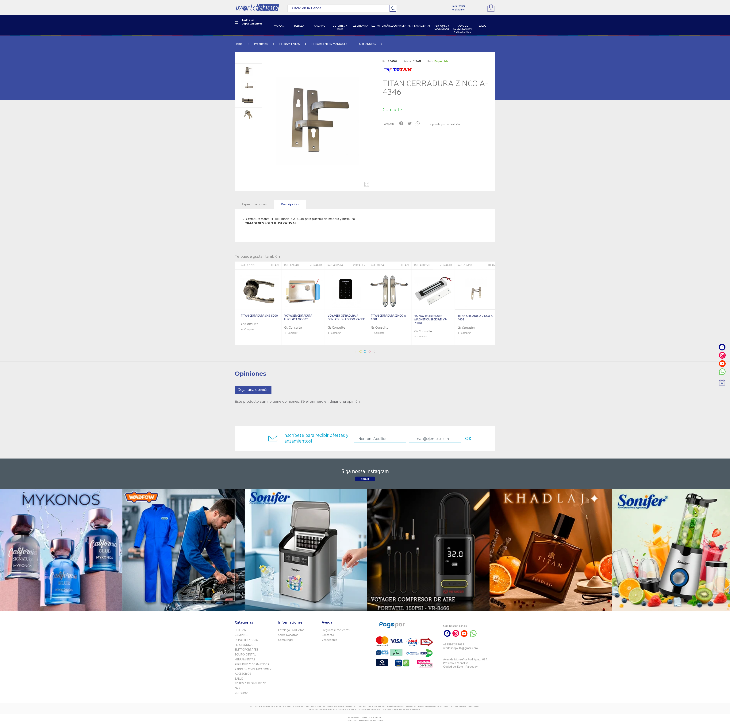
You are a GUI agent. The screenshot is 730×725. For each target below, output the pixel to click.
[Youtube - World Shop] (722, 363)
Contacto (328, 635)
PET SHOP (241, 693)
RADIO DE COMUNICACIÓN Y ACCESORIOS (253, 671)
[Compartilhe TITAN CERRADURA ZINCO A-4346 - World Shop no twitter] (409, 123)
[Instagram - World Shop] (722, 355)
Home (238, 44)
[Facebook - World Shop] (722, 347)
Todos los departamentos (252, 22)
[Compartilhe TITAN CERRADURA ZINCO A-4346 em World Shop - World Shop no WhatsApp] (417, 123)
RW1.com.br (378, 720)
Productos (261, 44)
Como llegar (285, 640)
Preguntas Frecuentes (336, 630)
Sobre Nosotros (288, 635)
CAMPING (241, 635)
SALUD (239, 678)
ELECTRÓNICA (243, 645)
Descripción (290, 204)
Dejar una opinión (253, 390)
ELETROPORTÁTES (246, 649)
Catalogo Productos (291, 630)
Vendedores (329, 640)
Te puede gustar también (444, 124)
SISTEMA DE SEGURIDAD (250, 683)
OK (468, 439)
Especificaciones (254, 204)
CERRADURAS (367, 44)
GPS (237, 688)
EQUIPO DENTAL (245, 654)
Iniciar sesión (459, 6)
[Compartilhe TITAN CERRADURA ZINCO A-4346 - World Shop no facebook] (401, 123)
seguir (365, 479)
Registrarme (458, 10)
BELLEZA (240, 630)
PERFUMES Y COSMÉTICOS (252, 664)
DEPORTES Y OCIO (246, 640)
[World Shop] (257, 7)
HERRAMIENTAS (289, 44)
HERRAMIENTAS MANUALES (329, 44)
